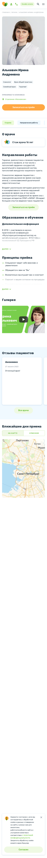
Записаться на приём (23, 107)
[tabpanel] (22, 381)
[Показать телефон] (16, 4)
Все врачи (23, 410)
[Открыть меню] (43, 4)
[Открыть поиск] (38, 4)
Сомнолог (7, 82)
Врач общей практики (23, 82)
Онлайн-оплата (27, 4)
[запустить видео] (23, 319)
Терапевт (23, 87)
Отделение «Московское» (15, 99)
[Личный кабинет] (11, 4)
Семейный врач (9, 87)
